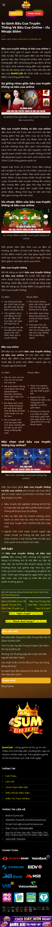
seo (39, 39)
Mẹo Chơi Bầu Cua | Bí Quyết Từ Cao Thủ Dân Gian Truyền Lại (13, 605)
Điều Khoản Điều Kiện (18, 793)
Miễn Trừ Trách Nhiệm (18, 798)
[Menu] (3, 4)
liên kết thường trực (10, 595)
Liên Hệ (10, 781)
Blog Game (33, 592)
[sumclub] (26, 5)
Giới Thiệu (11, 776)
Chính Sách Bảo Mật (17, 787)
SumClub (7, 747)
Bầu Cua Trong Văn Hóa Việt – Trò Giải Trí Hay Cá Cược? (39, 605)
